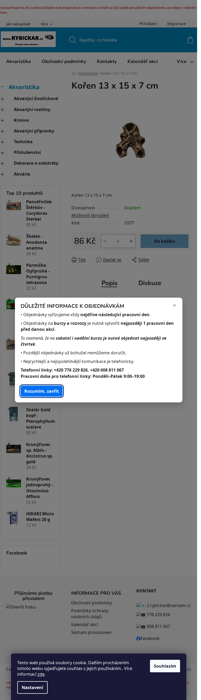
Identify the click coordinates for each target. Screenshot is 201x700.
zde (40, 674)
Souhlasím (165, 666)
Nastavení (32, 687)
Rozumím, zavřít (41, 391)
